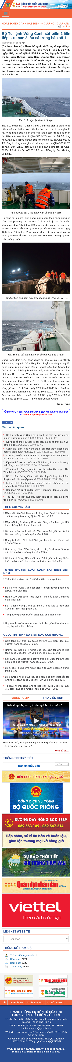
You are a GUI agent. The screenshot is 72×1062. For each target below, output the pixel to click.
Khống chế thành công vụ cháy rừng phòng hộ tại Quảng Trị (36, 484)
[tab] (20, 698)
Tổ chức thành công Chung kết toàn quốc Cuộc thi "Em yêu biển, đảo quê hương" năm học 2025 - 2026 (37, 687)
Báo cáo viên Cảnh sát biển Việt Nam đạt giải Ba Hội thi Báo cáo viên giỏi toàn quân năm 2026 (37, 532)
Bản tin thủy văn (29, 765)
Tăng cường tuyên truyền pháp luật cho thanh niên (33, 614)
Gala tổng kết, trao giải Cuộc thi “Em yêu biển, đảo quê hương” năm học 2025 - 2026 (37, 642)
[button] (36, 721)
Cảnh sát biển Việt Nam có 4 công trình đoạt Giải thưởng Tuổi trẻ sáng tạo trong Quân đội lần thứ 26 (37, 515)
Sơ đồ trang (54, 1002)
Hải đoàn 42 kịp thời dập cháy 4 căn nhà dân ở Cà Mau (36, 491)
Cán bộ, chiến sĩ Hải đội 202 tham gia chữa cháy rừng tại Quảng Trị (36, 457)
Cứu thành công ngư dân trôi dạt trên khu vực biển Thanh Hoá (36, 471)
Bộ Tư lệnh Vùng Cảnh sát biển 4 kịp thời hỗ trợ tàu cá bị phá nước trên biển (36, 436)
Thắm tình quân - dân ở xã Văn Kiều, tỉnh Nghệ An (33, 579)
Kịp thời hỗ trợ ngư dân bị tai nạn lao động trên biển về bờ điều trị (36, 443)
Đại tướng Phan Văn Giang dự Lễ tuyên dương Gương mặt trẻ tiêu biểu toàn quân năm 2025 (37, 550)
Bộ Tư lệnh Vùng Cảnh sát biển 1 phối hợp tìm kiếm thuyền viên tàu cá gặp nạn (36, 478)
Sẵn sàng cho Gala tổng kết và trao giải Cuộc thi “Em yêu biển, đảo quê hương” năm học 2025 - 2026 (37, 660)
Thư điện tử (16, 1002)
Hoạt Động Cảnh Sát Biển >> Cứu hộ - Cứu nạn (35, 23)
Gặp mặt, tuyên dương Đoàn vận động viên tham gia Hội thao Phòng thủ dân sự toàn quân (37, 524)
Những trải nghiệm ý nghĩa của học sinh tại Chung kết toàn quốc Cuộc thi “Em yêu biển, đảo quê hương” (37, 651)
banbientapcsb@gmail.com (37, 414)
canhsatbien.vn (24, 1032)
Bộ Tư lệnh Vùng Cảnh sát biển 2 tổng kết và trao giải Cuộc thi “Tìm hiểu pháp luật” (37, 607)
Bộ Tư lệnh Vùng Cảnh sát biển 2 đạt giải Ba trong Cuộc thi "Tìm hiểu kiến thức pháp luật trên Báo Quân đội (37, 559)
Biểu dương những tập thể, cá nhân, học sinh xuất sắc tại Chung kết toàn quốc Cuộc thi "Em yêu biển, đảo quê (37, 678)
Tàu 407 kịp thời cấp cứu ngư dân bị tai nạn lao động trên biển (36, 498)
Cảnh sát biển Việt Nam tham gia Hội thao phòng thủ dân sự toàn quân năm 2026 (36, 450)
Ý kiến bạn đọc (35, 1002)
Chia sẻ (8, 423)
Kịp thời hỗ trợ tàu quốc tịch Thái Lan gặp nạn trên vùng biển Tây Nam (36, 464)
